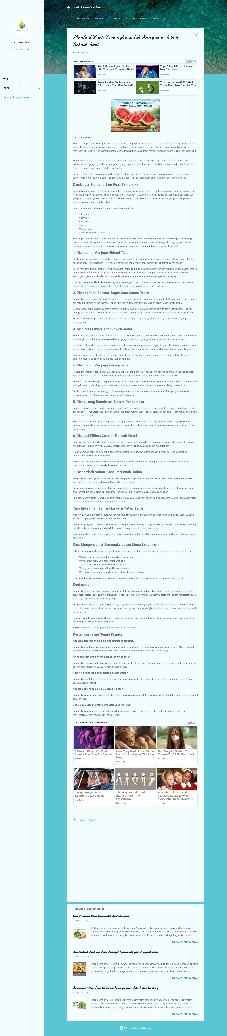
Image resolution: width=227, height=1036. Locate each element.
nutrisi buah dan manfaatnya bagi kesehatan (103, 501)
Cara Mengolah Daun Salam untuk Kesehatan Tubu (101, 916)
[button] (196, 35)
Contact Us (120, 18)
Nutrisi (92, 820)
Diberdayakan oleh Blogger (137, 1028)
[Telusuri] (202, 8)
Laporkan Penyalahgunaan (16, 97)
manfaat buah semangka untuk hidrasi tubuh (103, 286)
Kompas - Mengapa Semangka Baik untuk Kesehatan (109, 627)
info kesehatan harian (89, 7)
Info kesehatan (22, 42)
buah (82, 820)
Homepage (83, 18)
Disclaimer (140, 18)
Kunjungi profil (22, 50)
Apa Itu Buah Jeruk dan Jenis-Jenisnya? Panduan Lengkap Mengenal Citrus (115, 952)
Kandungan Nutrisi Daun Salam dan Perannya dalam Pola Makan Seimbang (115, 988)
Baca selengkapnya (185, 942)
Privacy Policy (162, 18)
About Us (101, 18)
